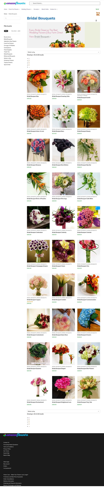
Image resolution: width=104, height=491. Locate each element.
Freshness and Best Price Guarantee (13, 476)
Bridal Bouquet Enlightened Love (61, 402)
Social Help (6, 453)
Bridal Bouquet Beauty (83, 131)
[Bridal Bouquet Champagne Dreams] (38, 251)
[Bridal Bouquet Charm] (63, 251)
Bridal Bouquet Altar (33, 96)
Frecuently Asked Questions (10, 444)
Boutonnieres (7, 37)
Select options (38, 102)
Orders (5, 466)
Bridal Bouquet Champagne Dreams (37, 266)
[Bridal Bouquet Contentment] (38, 320)
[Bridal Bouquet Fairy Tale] (88, 387)
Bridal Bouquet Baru (58, 131)
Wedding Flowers (82, 95)
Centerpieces (7, 47)
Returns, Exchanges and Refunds (12, 485)
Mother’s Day (7, 58)
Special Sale (7, 64)
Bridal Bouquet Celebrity (59, 232)
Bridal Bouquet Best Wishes (60, 165)
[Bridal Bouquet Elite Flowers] (88, 353)
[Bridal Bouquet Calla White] (88, 183)
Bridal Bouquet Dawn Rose (60, 335)
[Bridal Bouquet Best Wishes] (63, 150)
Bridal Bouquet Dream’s (84, 335)
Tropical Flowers (8, 62)
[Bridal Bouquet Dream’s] (88, 320)
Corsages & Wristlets (9, 45)
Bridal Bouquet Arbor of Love (35, 131)
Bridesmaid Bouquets (9, 56)
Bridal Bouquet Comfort (59, 299)
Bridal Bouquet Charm (58, 266)
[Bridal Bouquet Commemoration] (88, 285)
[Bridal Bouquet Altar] (38, 81)
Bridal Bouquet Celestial (84, 232)
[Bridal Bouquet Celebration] (38, 217)
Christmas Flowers (9, 60)
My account (6, 464)
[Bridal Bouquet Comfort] (63, 285)
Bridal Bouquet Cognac (33, 299)
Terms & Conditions (8, 446)
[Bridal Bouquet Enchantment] (38, 387)
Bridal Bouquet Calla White (85, 198)
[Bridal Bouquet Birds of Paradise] (38, 183)
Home (5, 14)
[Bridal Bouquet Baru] (63, 116)
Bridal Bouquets (31, 94)
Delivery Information (8, 481)
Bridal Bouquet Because (34, 165)
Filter (6, 31)
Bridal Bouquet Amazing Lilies (61, 96)
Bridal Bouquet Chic (83, 266)
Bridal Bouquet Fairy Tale (84, 402)
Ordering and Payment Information (12, 483)
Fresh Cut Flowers (9, 43)
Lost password (7, 468)
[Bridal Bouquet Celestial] (88, 217)
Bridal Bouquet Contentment (35, 335)
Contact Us (6, 442)
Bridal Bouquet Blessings (59, 198)
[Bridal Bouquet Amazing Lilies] (63, 81)
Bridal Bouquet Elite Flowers (85, 368)
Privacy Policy (7, 449)
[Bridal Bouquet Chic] (88, 251)
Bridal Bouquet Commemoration (86, 299)
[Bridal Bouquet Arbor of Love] (38, 116)
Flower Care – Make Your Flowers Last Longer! (15, 474)
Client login (6, 461)
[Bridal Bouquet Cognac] (38, 285)
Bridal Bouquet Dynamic (34, 368)
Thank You (7, 51)
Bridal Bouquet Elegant (59, 368)
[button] (98, 15)
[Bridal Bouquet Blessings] (63, 183)
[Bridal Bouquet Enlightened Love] (63, 387)
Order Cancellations (8, 479)
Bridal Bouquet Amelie (83, 97)
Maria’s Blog (6, 455)
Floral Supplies (8, 49)
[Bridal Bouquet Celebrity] (63, 217)
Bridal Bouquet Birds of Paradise (36, 198)
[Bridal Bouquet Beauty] (88, 116)
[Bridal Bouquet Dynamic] (38, 353)
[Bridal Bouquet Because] (38, 150)
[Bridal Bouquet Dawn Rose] (63, 320)
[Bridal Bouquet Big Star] (88, 150)
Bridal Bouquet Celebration (35, 232)
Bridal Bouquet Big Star (84, 165)
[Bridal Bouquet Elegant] (63, 353)
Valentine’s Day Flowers (10, 41)
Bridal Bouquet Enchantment (35, 402)
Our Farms (6, 451)
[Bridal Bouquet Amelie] (88, 81)
